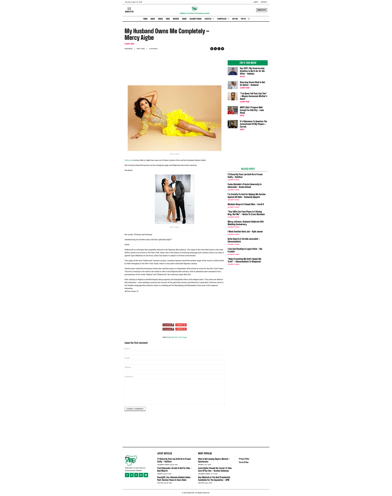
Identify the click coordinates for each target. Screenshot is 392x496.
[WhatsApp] (218, 48)
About (256, 2)
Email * (127, 358)
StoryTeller (221, 19)
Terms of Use (243, 462)
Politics (242, 76)
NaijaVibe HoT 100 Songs (177, 337)
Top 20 (243, 19)
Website (128, 367)
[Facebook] (211, 48)
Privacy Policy (244, 459)
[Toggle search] (249, 19)
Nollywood (129, 160)
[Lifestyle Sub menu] (213, 19)
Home (145, 19)
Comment (129, 376)
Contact (264, 2)
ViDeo (168, 19)
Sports (242, 115)
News (184, 19)
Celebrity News (196, 19)
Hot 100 (235, 19)
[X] (215, 48)
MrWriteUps (261, 10)
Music (160, 19)
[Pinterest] (222, 48)
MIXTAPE (176, 19)
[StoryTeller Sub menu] (228, 19)
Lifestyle (208, 19)
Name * (128, 348)
